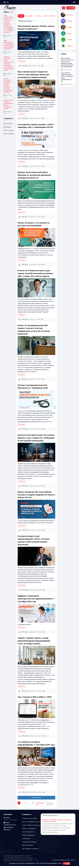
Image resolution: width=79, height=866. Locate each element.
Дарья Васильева (73, 46)
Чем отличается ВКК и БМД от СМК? (35, 697)
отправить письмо (10, 825)
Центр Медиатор (73, 33)
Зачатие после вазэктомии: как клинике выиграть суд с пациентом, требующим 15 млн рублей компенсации (36, 438)
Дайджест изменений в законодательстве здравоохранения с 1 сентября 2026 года (36, 599)
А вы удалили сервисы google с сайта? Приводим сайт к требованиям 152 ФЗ (67, 77)
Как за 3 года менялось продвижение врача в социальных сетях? (8, 104)
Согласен (66, 863)
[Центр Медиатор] (63, 33)
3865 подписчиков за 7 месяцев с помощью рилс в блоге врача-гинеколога (9, 45)
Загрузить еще (36, 797)
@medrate (7, 830)
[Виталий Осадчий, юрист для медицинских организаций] (63, 14)
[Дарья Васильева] (63, 45)
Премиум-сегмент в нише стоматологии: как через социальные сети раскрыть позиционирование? (9, 63)
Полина (69, 40)
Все (12, 12)
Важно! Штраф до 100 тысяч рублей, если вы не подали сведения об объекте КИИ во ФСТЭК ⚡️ (36, 495)
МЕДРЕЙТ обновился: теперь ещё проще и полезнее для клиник (56, 820)
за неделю (29, 16)
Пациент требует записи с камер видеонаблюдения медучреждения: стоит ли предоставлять (34, 641)
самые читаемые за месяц (52, 16)
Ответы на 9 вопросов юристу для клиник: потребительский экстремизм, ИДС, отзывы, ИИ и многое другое (35, 273)
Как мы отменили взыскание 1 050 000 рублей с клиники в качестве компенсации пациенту (8, 85)
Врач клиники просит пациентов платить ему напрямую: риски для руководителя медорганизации (33, 75)
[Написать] (63, 8)
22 (33, 803)
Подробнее (21, 61)
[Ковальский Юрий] (63, 27)
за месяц (38, 16)
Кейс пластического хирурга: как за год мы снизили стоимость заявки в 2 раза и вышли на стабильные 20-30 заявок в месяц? (9, 23)
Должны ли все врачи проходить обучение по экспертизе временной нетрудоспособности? (34, 175)
